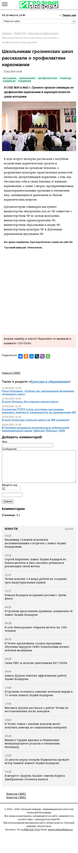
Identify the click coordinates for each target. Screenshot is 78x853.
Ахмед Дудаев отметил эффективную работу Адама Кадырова (36, 677)
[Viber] (42, 356)
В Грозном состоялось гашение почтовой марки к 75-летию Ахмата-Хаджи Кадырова (39, 693)
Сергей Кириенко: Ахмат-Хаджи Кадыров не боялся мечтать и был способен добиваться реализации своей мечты (35, 562)
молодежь (10, 78)
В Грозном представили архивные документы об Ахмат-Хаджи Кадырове (39, 612)
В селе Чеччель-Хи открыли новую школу (30, 401)
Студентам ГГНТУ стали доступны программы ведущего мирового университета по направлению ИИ (39, 411)
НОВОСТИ (20, 33)
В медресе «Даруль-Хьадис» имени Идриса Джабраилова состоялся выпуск (35, 777)
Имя (4, 441)
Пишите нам (69, 15)
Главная (7, 33)
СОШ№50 (24, 81)
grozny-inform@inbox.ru (60, 829)
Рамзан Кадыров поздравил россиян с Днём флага (35, 596)
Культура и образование (43, 33)
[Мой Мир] (31, 356)
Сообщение (9, 448)
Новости (11, 528)
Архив (69, 528)
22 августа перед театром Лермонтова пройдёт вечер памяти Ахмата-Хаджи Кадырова (37, 761)
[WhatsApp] (48, 356)
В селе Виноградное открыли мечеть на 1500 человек (36, 628)
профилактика (47, 78)
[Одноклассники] (26, 356)
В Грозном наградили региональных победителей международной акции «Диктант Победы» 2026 (35, 429)
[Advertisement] (39, 291)
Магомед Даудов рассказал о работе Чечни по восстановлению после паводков (36, 709)
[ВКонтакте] (20, 356)
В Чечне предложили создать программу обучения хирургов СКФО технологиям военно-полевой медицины (37, 646)
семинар (65, 78)
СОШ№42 (9, 81)
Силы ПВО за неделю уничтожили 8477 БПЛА (36, 663)
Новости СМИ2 (16, 794)
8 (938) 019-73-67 (31, 829)
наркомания (27, 78)
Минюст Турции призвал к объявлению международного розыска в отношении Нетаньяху (32, 743)
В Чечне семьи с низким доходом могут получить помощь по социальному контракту (36, 725)
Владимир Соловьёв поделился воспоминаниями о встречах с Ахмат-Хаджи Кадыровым (35, 543)
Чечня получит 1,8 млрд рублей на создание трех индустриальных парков (36, 580)
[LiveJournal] (37, 356)
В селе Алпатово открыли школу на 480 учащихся (35, 419)
